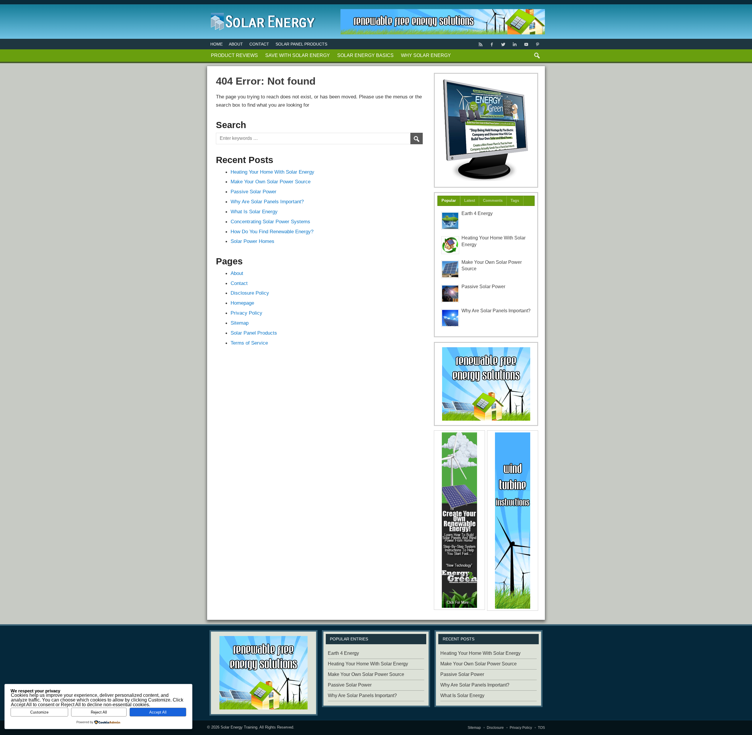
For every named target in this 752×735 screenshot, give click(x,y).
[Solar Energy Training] (261, 11)
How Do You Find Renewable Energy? (272, 231)
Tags (515, 200)
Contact (259, 44)
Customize (39, 712)
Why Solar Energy (426, 55)
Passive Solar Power (253, 191)
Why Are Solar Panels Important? (267, 201)
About (236, 44)
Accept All (158, 712)
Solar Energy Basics (365, 55)
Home (216, 44)
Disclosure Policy (250, 293)
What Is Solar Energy (254, 211)
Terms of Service (249, 343)
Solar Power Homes (252, 241)
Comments (493, 200)
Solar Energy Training (239, 727)
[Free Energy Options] (486, 384)
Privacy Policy (246, 313)
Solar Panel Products (301, 44)
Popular (449, 200)
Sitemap (240, 323)
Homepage (242, 303)
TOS (541, 727)
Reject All (99, 712)
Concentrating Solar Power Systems (270, 221)
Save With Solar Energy (297, 55)
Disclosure (495, 727)
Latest (469, 200)
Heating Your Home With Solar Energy (272, 172)
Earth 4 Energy (477, 213)
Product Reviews (234, 55)
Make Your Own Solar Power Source (270, 181)
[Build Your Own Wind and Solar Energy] (486, 130)
